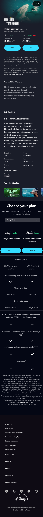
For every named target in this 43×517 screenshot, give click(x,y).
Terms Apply (7, 375)
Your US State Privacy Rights (13, 437)
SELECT (12, 48)
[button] (21, 455)
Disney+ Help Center (27, 402)
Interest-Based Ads (10, 449)
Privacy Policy (9, 428)
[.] (6, 491)
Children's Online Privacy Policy (13, 432)
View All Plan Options (13, 82)
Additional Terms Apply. (16, 74)
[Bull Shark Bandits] (12, 192)
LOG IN (37, 4)
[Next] (39, 192)
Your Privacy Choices (10, 445)
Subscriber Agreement (11, 441)
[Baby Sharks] (30, 192)
